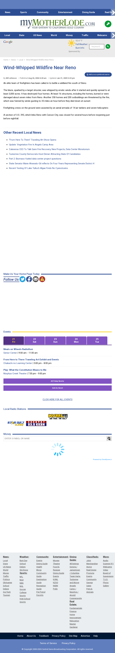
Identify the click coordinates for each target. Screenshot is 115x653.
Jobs (88, 560)
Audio (105, 560)
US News (37, 35)
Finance (73, 611)
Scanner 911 (108, 564)
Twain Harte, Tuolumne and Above (75, 579)
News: (6, 556)
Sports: (23, 573)
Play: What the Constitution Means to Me (24, 370)
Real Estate (91, 570)
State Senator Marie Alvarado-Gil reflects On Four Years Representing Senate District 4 (51, 163)
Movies (56, 560)
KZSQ (55, 582)
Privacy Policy (58, 636)
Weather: (24, 556)
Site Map (73, 636)
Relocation (74, 621)
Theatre (56, 564)
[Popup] (108, 24)
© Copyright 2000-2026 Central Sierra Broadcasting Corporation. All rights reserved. (57, 649)
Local (7, 35)
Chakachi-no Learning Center (17, 363)
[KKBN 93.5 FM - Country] (36, 423)
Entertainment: (61, 556)
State (21, 35)
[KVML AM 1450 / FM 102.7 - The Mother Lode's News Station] (58, 416)
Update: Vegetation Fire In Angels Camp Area (31, 144)
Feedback (44, 636)
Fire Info (39, 595)
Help (95, 636)
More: (106, 556)
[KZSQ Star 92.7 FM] (14, 423)
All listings (74, 564)
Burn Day (23, 560)
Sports (23, 12)
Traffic (85, 35)
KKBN (55, 586)
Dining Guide (88, 12)
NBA (22, 583)
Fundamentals (76, 608)
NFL (21, 577)
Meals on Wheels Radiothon (18, 349)
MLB (22, 580)
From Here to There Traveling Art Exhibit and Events (31, 359)
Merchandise (92, 564)
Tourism (6, 595)
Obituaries (7, 582)
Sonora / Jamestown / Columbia (75, 570)
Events (39, 560)
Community (42, 12)
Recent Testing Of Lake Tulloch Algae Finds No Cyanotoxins (38, 168)
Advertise (85, 636)
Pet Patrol (40, 592)
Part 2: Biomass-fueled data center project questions (35, 158)
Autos (89, 567)
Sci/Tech (7, 592)
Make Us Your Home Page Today (21, 274)
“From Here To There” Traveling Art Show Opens (32, 139)
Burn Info (80, 48)
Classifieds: (92, 556)
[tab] (13, 340)
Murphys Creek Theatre (14, 373)
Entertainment (65, 12)
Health (39, 567)
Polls (55, 589)
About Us (31, 636)
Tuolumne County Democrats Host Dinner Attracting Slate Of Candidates (45, 154)
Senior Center (10, 352)
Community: (42, 556)
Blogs (38, 570)
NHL (21, 586)
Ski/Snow (24, 570)
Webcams (102, 35)
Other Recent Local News (22, 132)
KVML (55, 579)
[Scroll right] (113, 12)
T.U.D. (105, 579)
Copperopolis (76, 598)
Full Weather (81, 44)
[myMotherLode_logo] (57, 24)
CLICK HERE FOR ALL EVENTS (57, 399)
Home (20, 636)
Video (105, 570)
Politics (6, 579)
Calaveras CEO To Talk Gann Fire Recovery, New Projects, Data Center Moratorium (49, 149)
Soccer (23, 589)
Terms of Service (48, 643)
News (7, 12)
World (54, 35)
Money (69, 35)
